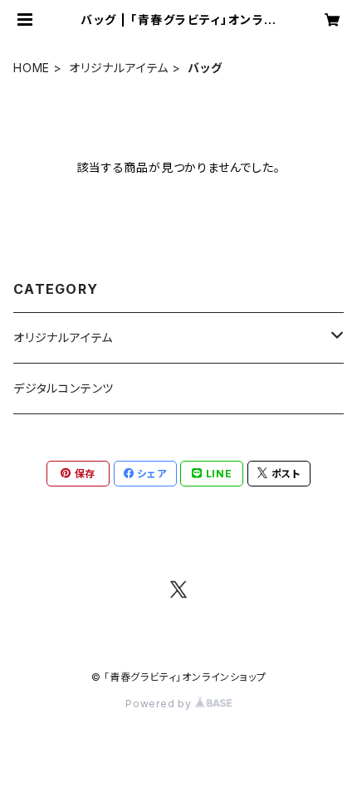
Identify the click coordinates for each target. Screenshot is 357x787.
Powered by (160, 703)
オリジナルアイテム (119, 68)
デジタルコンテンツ (63, 388)
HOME (31, 68)
